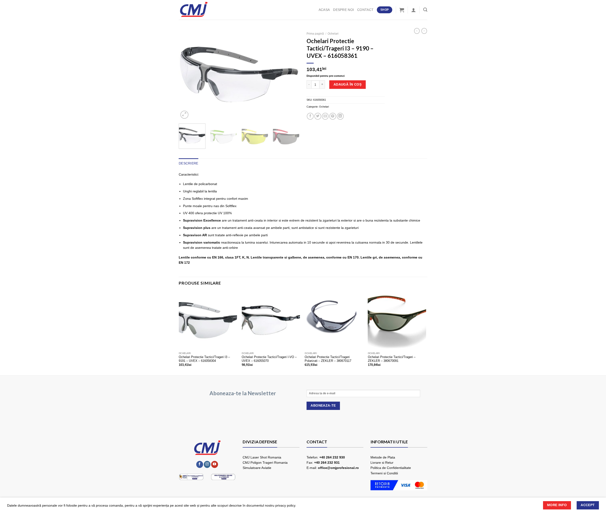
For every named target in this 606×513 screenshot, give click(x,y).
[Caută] (425, 9)
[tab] (188, 163)
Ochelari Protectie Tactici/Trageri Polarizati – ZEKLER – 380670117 (328, 359)
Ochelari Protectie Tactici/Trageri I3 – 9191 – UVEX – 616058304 (204, 359)
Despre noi (343, 10)
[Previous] (187, 74)
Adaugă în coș (347, 84)
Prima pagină (315, 33)
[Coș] (401, 10)
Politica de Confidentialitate (390, 468)
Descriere (188, 163)
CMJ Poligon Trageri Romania (265, 462)
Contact (365, 10)
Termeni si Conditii (384, 473)
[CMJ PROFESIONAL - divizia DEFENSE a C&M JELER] (202, 10)
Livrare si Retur (381, 462)
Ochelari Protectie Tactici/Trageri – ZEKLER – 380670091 (391, 359)
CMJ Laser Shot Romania (262, 457)
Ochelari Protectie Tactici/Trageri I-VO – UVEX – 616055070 (269, 359)
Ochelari (333, 33)
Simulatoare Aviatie (257, 468)
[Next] (291, 74)
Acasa (324, 10)
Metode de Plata (382, 457)
